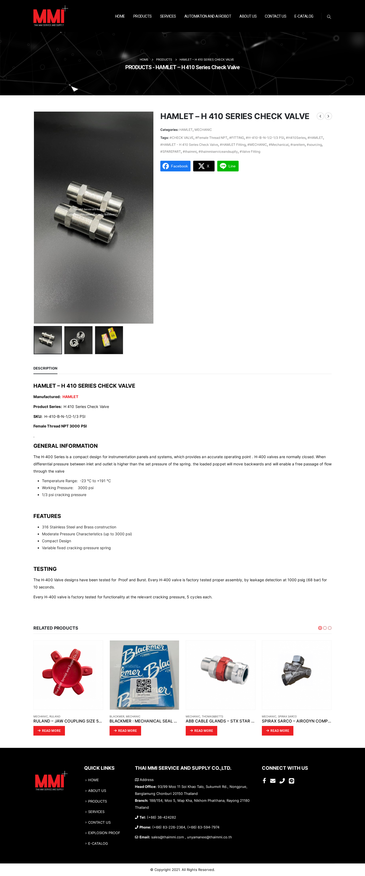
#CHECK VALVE (181, 138)
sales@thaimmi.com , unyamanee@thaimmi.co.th (191, 837)
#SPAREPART (170, 152)
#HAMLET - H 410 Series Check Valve (189, 145)
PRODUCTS (142, 16)
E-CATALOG (303, 16)
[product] (68, 675)
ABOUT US (248, 16)
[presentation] (35, 218)
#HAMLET (315, 138)
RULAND (54, 716)
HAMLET (186, 130)
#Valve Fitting (250, 152)
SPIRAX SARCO (287, 716)
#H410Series (296, 138)
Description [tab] (45, 368)
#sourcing (314, 145)
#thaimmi (190, 152)
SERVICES (168, 16)
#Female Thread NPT (211, 138)
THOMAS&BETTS (212, 716)
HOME (120, 16)
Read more (51, 731)
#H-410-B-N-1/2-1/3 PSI (265, 138)
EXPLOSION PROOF (104, 833)
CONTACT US (275, 16)
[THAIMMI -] (50, 16)
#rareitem (297, 145)
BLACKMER (117, 716)
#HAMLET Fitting (233, 145)
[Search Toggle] (329, 16)
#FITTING (236, 138)
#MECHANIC (257, 145)
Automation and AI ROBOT (207, 16)
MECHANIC (203, 130)
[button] (320, 628)
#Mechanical (279, 145)
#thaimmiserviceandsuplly (218, 152)
